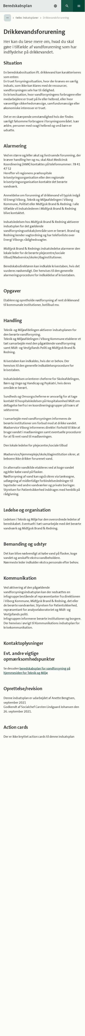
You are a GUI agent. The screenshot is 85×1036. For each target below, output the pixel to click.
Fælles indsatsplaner (27, 17)
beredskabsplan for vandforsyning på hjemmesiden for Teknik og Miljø (37, 670)
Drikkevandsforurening (56, 17)
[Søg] (67, 6)
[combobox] (55, 6)
